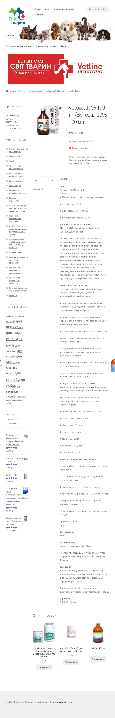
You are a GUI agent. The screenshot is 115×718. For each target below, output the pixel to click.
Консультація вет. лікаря (63, 9)
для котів (92, 160)
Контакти (38, 14)
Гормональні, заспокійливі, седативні (15, 219)
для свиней (74, 163)
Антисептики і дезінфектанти (16, 174)
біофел (21, 316)
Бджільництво (15, 181)
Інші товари (14, 156)
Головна (12, 91)
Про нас (37, 9)
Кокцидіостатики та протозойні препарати (18, 260)
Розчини (13, 295)
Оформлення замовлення (18, 46)
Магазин (10, 35)
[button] (60, 108)
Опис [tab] (35, 180)
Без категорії (15, 185)
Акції (11, 161)
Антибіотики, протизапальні (16, 167)
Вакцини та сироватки (14, 199)
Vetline (9, 316)
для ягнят (21, 396)
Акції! (63, 46)
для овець (102, 160)
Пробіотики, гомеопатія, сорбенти (14, 280)
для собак (84, 163)
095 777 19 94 (11, 122)
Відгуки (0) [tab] (38, 188)
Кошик (22, 35)
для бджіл (17, 327)
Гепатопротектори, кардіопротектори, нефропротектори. (18, 208)
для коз (12, 332)
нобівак (9, 400)
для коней (82, 160)
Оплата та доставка (46, 46)
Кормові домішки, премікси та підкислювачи (17, 270)
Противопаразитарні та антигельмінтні (18, 289)
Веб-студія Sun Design (61, 701)
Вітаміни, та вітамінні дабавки (31, 91)
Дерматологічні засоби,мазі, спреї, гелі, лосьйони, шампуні (17, 243)
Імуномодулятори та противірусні (18, 150)
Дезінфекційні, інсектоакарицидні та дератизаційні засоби (18, 230)
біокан (15, 316)
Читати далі (44, 667)
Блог (47, 9)
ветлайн (10, 321)
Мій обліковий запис (41, 35)
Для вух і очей (15, 252)
